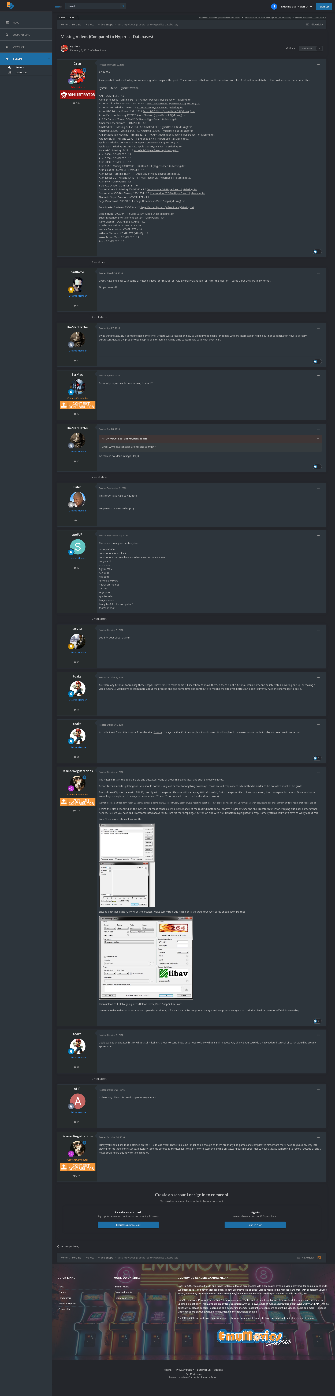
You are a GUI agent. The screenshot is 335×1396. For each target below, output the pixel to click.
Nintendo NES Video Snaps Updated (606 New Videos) (182, 17)
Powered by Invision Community (184, 1377)
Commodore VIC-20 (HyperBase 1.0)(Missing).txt (177, 193)
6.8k (77, 103)
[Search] (123, 6)
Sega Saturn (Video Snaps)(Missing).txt (152, 213)
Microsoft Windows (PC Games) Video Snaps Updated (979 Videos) (283, 17)
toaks (77, 676)
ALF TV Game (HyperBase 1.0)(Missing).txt (154, 119)
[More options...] (318, 65)
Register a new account (128, 1224)
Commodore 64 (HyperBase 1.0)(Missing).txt (172, 189)
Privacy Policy (185, 1370)
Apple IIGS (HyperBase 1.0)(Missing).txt (160, 146)
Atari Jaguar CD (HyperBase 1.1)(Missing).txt (166, 177)
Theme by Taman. (209, 1377)
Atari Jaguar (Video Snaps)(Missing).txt (158, 173)
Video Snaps (99, 50)
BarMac (77, 374)
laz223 (77, 629)
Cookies (218, 1370)
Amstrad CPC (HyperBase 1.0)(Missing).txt (168, 127)
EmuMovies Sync (124, 1298)
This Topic (73, 6)
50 (77, 662)
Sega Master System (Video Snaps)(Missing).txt (167, 207)
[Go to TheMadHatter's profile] (78, 339)
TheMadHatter (77, 327)
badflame (77, 272)
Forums (62, 1292)
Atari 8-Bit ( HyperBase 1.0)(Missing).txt (162, 166)
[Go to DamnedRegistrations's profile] (78, 783)
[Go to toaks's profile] (78, 689)
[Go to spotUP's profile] (78, 547)
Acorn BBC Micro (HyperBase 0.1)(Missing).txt (169, 111)
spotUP (77, 534)
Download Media (123, 1292)
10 (77, 360)
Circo (77, 46)
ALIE (77, 1089)
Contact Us (64, 1309)
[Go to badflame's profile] (78, 284)
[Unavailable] (127, 865)
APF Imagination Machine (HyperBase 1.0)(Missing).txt (183, 134)
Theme (168, 1370)
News (61, 1286)
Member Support (67, 1303)
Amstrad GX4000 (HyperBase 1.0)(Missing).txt (167, 130)
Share (291, 48)
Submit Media (122, 1286)
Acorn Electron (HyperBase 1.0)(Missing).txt (161, 115)
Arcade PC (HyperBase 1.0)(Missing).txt (156, 150)
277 (78, 810)
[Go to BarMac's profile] (78, 387)
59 (77, 305)
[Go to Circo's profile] (64, 48)
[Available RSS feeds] (319, 1257)
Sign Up (324, 6)
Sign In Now (255, 1224)
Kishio (77, 487)
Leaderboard (64, 1298)
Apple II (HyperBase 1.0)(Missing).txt (158, 142)
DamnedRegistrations (77, 771)
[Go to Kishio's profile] (78, 499)
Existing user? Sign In (295, 6)
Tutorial (158, 732)
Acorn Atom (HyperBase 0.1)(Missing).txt (160, 107)
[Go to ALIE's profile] (78, 1101)
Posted (111, 64)
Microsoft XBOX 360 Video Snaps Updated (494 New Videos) (231, 17)
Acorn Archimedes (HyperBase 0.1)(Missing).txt (173, 103)
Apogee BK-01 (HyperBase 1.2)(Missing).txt (164, 138)
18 (77, 567)
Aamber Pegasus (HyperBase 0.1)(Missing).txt (165, 99)
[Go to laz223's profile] (78, 641)
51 (77, 709)
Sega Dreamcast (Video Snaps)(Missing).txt (160, 201)
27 (77, 413)
